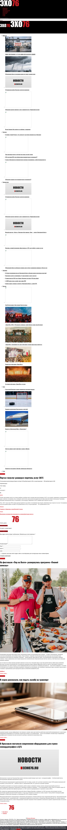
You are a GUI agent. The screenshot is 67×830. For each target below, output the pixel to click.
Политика (5, 9)
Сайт (1, 551)
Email (1, 548)
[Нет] (21, 829)
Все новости (5, 812)
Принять (18, 829)
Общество (5, 8)
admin (1, 495)
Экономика (5, 11)
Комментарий (4, 543)
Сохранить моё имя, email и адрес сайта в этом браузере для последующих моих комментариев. (25, 553)
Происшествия (6, 10)
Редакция (5, 813)
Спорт (4, 14)
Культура (5, 13)
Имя (1, 546)
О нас (4, 15)
